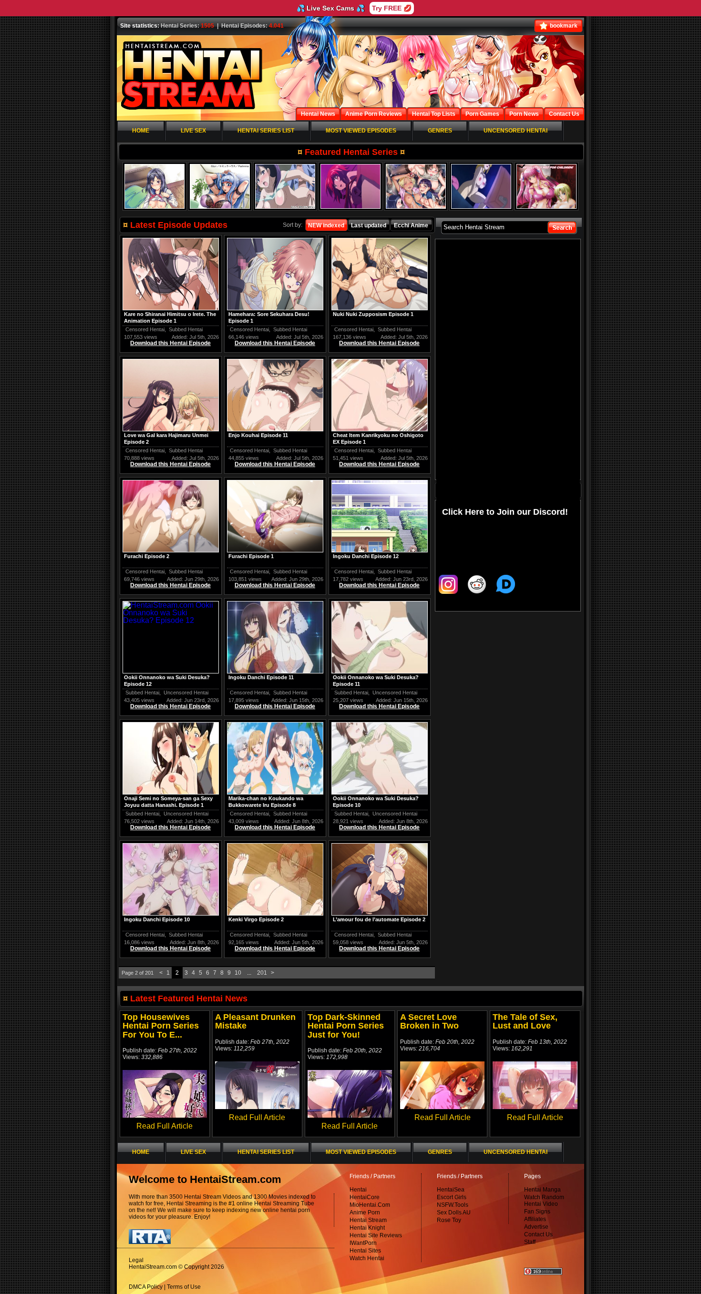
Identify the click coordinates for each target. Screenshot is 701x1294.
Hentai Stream (368, 1220)
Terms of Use (184, 1287)
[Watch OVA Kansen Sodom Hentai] (416, 186)
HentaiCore (365, 1197)
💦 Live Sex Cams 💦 (330, 8)
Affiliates (535, 1219)
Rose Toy (449, 1220)
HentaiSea (450, 1189)
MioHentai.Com (370, 1205)
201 (262, 972)
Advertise (536, 1226)
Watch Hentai (367, 1258)
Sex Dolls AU (454, 1212)
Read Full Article (164, 1126)
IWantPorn (363, 1243)
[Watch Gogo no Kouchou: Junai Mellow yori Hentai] (220, 186)
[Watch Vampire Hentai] (546, 186)
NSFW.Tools (452, 1205)
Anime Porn (365, 1212)
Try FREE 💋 (392, 8)
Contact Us (538, 1234)
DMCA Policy (146, 1287)
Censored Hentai (145, 329)
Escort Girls (451, 1197)
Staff (530, 1242)
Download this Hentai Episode (170, 343)
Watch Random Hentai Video (544, 1200)
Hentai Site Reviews (376, 1235)
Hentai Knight (367, 1227)
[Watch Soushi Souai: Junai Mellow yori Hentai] (481, 186)
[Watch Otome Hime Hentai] (350, 186)
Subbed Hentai (186, 329)
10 (238, 972)
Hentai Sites (365, 1250)
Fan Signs (537, 1211)
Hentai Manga (542, 1189)
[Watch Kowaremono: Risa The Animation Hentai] (285, 186)
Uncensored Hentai (186, 692)
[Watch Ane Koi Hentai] (154, 186)
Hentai (358, 1189)
